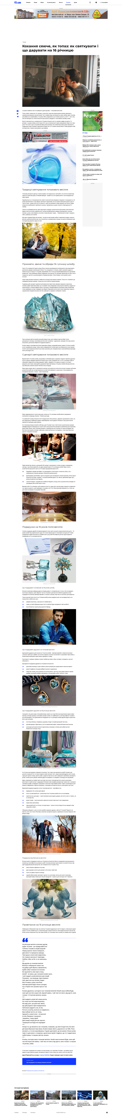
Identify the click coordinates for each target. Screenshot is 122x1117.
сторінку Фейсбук (44, 1055)
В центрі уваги (51, 2)
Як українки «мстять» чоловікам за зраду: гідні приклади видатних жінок (92, 170)
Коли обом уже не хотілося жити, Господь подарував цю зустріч (91, 159)
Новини (28, 2)
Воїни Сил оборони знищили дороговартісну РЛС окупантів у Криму (69, 1104)
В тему (85, 133)
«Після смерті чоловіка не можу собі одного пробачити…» (92, 175)
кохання (35, 1070)
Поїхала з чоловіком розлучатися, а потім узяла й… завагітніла (92, 140)
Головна (16, 1112)
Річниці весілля (29, 1070)
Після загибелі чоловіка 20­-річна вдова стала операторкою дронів (91, 165)
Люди (35, 2)
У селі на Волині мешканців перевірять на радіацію (100, 1104)
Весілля (42, 1070)
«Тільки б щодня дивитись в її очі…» (92, 136)
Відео (42, 2)
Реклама (24, 1112)
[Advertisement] (61, 30)
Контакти (33, 1112)
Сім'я (39, 1070)
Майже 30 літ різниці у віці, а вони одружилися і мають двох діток (92, 145)
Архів (75, 2)
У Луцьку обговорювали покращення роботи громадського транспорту (37, 1104)
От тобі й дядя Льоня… (89, 155)
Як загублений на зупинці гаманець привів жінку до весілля (92, 151)
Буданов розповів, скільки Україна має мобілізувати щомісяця (20, 1104)
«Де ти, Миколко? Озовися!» (90, 179)
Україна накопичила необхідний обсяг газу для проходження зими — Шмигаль (84, 1104)
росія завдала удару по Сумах (52, 1103)
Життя (61, 2)
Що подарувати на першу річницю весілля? (39, 1062)
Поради (68, 2)
